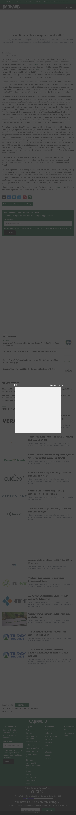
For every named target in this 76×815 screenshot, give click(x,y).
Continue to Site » (56, 385)
